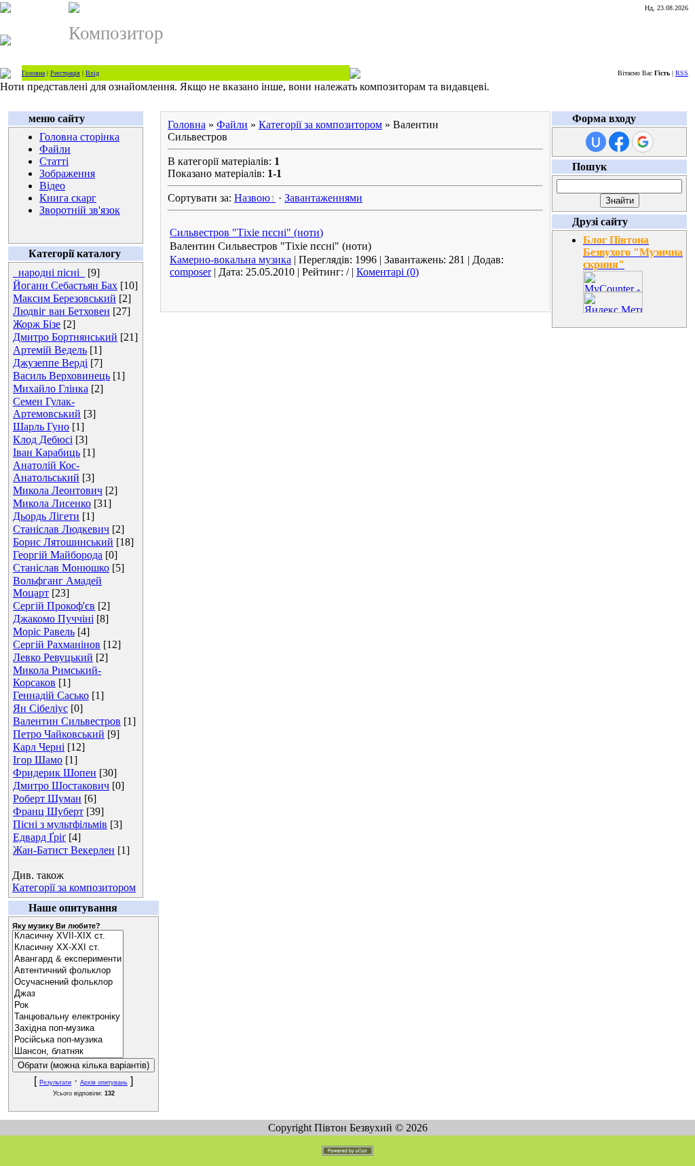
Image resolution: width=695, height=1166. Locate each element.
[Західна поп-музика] (68, 1028)
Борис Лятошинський (63, 542)
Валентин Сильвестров (67, 721)
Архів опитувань (104, 1082)
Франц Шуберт (48, 811)
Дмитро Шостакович (61, 785)
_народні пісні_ (49, 272)
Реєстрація (65, 73)
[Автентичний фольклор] (68, 971)
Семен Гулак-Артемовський (47, 407)
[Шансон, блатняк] (68, 1051)
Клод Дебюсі (43, 439)
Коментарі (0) (387, 272)
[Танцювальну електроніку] (68, 1017)
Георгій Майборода (57, 555)
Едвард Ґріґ (39, 837)
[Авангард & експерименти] (68, 959)
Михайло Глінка (50, 388)
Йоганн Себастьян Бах (65, 285)
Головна (33, 73)
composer (190, 272)
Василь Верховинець (61, 375)
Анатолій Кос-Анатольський (46, 471)
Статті (54, 161)
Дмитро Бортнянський (65, 337)
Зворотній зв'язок (79, 210)
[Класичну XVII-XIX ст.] (68, 936)
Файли (55, 149)
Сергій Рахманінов (56, 644)
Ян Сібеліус (40, 708)
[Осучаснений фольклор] (68, 982)
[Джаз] (68, 994)
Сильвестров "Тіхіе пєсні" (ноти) (246, 232)
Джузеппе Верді (50, 363)
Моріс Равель (44, 631)
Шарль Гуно (41, 426)
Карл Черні (38, 747)
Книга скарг (67, 198)
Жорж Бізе (36, 324)
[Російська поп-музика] (68, 1040)
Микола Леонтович (57, 490)
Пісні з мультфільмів (60, 824)
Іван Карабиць (46, 452)
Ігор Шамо (37, 760)
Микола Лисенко (52, 503)
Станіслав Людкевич (61, 529)
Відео (52, 185)
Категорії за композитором (74, 887)
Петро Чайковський (59, 734)
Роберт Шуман (47, 798)
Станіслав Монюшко (61, 567)
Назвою (252, 198)
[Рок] (68, 1005)
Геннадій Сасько (51, 695)
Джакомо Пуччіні (53, 618)
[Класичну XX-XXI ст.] (68, 948)
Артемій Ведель (50, 350)
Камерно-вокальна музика (230, 259)
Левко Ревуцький (53, 657)
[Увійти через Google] (643, 142)
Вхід (92, 73)
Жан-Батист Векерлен (64, 850)
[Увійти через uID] (596, 142)
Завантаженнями (323, 198)
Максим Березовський (64, 298)
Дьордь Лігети (46, 516)
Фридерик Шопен (54, 772)
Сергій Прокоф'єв (54, 606)
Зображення (67, 173)
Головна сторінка (79, 137)
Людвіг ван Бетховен (61, 311)
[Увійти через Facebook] (619, 142)
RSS (681, 73)
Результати (55, 1082)
